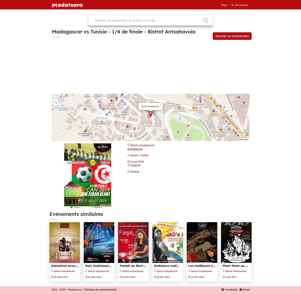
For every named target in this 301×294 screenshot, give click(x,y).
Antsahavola (135, 149)
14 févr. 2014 (128, 277)
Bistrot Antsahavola (142, 145)
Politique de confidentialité (100, 289)
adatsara (70, 4)
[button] (151, 114)
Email (246, 289)
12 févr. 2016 (197, 277)
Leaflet (245, 139)
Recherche (241, 5)
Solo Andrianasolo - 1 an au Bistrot (112, 266)
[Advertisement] (150, 69)
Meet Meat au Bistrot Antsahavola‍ (250, 266)
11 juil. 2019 (137, 161)
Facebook (230, 289)
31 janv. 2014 (95, 277)
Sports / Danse (139, 155)
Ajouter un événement (232, 36)
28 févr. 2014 (163, 277)
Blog (224, 5)
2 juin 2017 (231, 277)
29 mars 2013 (61, 277)
